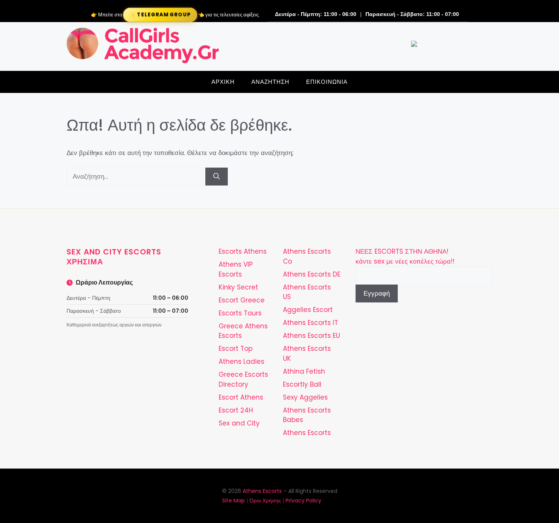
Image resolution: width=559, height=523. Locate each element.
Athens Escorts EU (311, 335)
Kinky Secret (238, 287)
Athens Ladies (241, 361)
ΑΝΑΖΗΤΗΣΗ (270, 82)
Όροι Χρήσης (265, 500)
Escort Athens (241, 397)
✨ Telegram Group (159, 14)
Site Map (233, 500)
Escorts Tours (240, 313)
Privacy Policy (303, 500)
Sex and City (239, 423)
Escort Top (236, 348)
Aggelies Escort (308, 309)
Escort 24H (236, 410)
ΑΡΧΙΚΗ (223, 82)
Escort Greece (242, 300)
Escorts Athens (243, 251)
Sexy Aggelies (305, 397)
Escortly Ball (302, 384)
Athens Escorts (307, 432)
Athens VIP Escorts (236, 269)
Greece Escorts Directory (243, 379)
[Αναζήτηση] (216, 177)
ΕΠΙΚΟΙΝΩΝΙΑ (327, 82)
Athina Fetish (304, 371)
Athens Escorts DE (311, 274)
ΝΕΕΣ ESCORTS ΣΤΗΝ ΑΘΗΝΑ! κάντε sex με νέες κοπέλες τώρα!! (405, 256)
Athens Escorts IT (310, 322)
